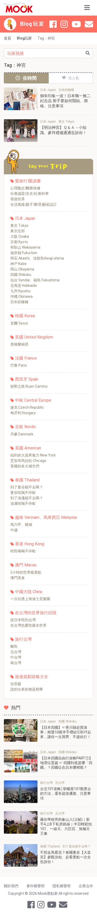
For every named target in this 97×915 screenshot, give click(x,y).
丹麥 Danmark (21, 434)
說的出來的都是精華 (26, 689)
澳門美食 (17, 578)
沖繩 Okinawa (21, 296)
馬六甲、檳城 (21, 524)
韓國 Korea (25, 315)
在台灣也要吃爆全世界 (28, 625)
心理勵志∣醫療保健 (25, 188)
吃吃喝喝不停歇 (23, 551)
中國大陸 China (28, 591)
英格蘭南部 (19, 344)
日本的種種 (19, 302)
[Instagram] (64, 24)
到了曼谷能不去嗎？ (26, 487)
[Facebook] (53, 24)
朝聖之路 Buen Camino (29, 386)
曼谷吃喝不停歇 (23, 492)
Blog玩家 (24, 38)
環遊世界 (17, 199)
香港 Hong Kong (29, 543)
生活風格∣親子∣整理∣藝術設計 (33, 204)
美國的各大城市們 (24, 466)
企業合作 (86, 886)
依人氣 (73, 78)
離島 (14, 646)
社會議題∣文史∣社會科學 (29, 193)
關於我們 (11, 886)
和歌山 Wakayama (25, 247)
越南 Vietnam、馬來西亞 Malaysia (46, 517)
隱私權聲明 (62, 886)
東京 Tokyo (19, 225)
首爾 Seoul (19, 323)
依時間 (30, 78)
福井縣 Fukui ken (23, 253)
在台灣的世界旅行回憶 (35, 612)
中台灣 (15, 657)
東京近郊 (17, 231)
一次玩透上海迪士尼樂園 (30, 599)
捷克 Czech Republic (27, 407)
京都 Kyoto (19, 242)
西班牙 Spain (26, 379)
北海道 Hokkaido (23, 285)
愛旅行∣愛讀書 (28, 180)
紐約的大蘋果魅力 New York (33, 455)
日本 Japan (25, 218)
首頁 (7, 38)
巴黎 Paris (18, 365)
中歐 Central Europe (33, 400)
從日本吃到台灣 (23, 620)
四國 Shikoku (20, 275)
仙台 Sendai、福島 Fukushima (34, 280)
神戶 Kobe (18, 264)
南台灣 (15, 663)
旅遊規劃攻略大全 (31, 676)
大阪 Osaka (19, 236)
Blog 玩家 (32, 24)
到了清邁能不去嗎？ (26, 498)
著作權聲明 (35, 886)
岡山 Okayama (22, 269)
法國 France (26, 358)
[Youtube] (76, 24)
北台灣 (15, 652)
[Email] (89, 24)
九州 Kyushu (20, 291)
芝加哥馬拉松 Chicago (28, 461)
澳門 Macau (25, 564)
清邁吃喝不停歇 (23, 503)
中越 (14, 530)
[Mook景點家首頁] (18, 8)
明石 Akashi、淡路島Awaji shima (37, 258)
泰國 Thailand (27, 480)
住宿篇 (15, 684)
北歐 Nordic (25, 426)
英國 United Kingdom (34, 337)
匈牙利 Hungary (23, 413)
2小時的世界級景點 (25, 572)
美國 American (28, 448)
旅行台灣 (23, 639)
